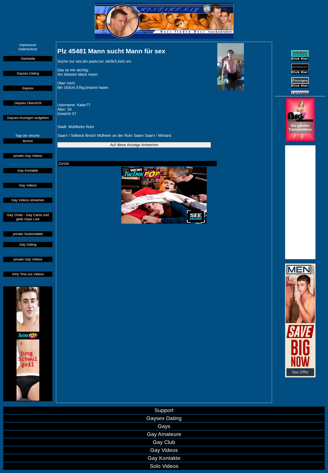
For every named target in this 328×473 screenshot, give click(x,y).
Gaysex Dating (28, 73)
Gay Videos (28, 185)
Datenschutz (27, 49)
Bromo (28, 141)
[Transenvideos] (300, 140)
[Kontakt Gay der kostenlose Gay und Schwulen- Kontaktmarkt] (300, 376)
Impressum (27, 45)
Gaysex (28, 88)
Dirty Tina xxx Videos (28, 274)
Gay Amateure (164, 434)
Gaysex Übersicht (27, 103)
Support (164, 410)
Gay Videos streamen (27, 200)
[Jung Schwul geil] (27, 343)
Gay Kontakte (27, 170)
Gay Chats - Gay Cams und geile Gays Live (28, 217)
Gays (164, 426)
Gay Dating (27, 244)
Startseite (28, 59)
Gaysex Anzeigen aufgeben (28, 118)
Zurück (63, 163)
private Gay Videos (27, 156)
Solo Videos (164, 466)
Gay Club (164, 442)
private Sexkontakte (28, 234)
